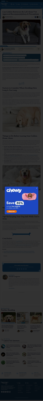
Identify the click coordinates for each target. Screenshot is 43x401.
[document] (21, 200)
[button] (36, 188)
